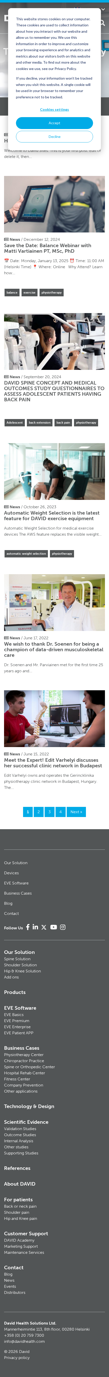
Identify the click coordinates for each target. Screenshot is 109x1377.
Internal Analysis (18, 1140)
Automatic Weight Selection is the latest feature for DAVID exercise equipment (52, 515)
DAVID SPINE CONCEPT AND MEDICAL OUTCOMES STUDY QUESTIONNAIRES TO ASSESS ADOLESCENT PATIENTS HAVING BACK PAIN (54, 391)
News (9, 1280)
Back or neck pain (20, 1206)
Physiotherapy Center (24, 1054)
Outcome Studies (20, 1134)
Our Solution (15, 862)
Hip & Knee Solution (22, 971)
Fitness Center (17, 1079)
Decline (55, 136)
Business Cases (18, 893)
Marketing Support (21, 1246)
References (17, 1168)
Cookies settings (54, 109)
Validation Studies (20, 1128)
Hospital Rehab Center (24, 1073)
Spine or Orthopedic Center (29, 1066)
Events (10, 1286)
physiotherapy (52, 292)
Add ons (11, 977)
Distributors (14, 1292)
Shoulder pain (16, 1212)
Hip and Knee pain (20, 1218)
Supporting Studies (21, 1153)
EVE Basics (14, 1014)
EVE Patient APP (18, 1032)
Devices (11, 873)
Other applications (21, 1091)
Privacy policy (17, 1357)
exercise (29, 292)
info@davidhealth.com (24, 1341)
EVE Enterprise (17, 1026)
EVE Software (16, 883)
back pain (63, 422)
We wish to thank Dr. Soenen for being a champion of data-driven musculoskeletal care (53, 649)
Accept (54, 123)
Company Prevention (23, 1085)
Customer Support (26, 1233)
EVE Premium (16, 1020)
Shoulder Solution (20, 965)
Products (15, 992)
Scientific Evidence (26, 1122)
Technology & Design (29, 1106)
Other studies (16, 1147)
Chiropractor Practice (24, 1060)
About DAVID (19, 1184)
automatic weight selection (26, 553)
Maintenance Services (24, 1252)
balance (12, 292)
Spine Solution (17, 958)
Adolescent (15, 422)
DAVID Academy (19, 1240)
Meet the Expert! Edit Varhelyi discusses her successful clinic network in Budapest (53, 763)
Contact (11, 913)
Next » (76, 811)
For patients (18, 1200)
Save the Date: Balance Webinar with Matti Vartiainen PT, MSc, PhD (47, 248)
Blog (8, 903)
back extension (39, 422)
